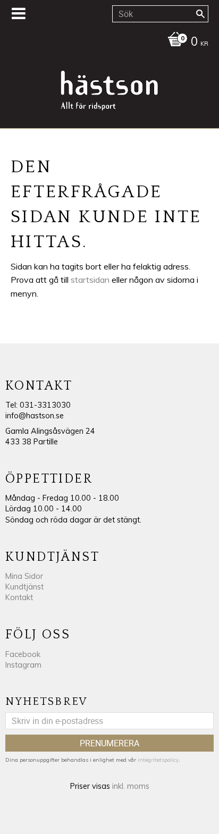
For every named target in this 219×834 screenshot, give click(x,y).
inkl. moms (130, 786)
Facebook (22, 654)
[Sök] (200, 14)
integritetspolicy (158, 759)
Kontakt (19, 597)
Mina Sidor (24, 576)
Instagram (23, 665)
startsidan (90, 279)
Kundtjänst (24, 587)
